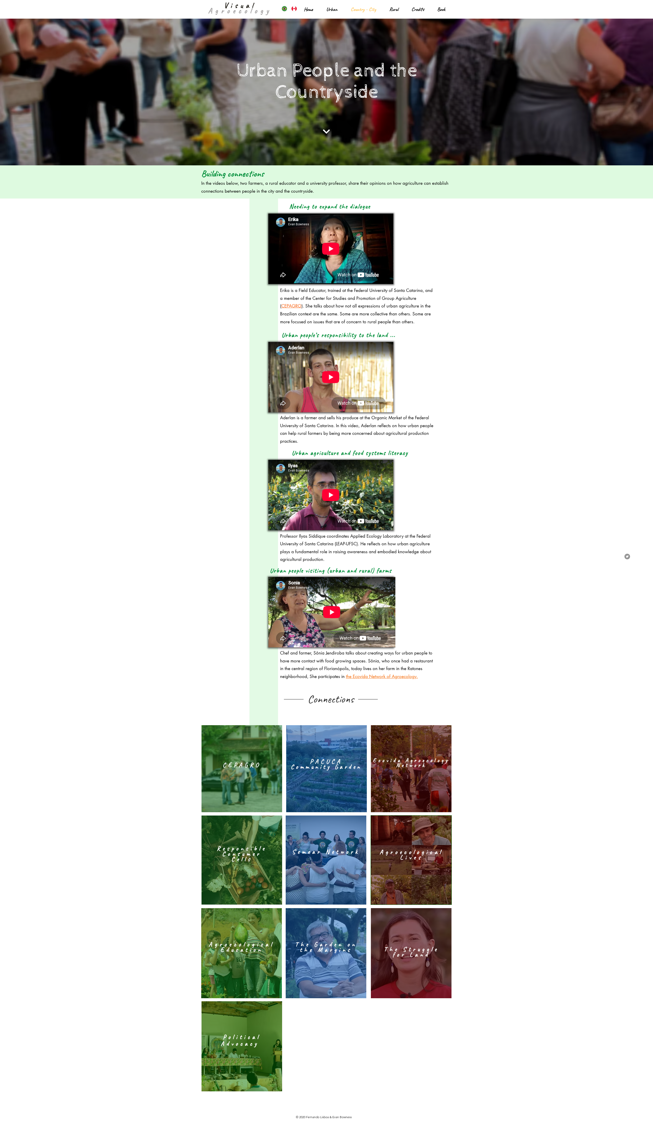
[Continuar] (326, 131)
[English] (292, 8)
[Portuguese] (282, 8)
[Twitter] (627, 556)
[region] (242, 768)
